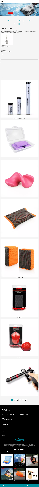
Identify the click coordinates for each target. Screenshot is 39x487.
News (2, 433)
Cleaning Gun (3, 75)
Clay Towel (3, 71)
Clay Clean (29, 20)
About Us (2, 431)
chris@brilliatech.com (8, 419)
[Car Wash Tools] (3, 45)
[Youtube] (20, 449)
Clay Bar (2, 73)
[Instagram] (22, 449)
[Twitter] (18, 449)
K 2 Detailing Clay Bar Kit (19, 158)
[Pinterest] (23, 449)
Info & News (19, 20)
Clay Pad (2, 68)
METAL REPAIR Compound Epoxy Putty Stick (19, 118)
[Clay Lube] (19, 218)
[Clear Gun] (19, 377)
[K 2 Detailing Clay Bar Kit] (19, 138)
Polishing (2, 77)
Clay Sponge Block (19, 317)
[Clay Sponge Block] (19, 298)
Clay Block (3, 70)
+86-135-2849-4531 (7, 410)
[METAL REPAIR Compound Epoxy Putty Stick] (19, 99)
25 (25, 400)
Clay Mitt (2, 66)
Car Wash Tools (24, 23)
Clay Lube (19, 237)
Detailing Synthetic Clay (19, 277)
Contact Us (3, 435)
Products (2, 429)
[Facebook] (15, 449)
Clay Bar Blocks (19, 357)
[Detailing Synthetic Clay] (19, 258)
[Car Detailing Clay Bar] (19, 178)
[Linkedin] (16, 449)
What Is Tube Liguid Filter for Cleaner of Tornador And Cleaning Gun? (6, 47)
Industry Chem (14, 23)
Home (2, 427)
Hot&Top (8, 20)
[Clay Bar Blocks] (19, 337)
